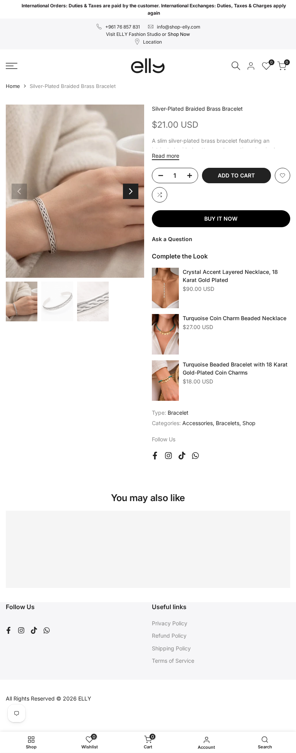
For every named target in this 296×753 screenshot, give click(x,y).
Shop (249, 423)
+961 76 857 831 (122, 27)
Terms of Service (173, 660)
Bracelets (227, 423)
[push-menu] (11, 66)
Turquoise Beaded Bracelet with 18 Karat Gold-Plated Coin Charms (235, 368)
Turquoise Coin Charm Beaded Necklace (234, 318)
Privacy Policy (169, 623)
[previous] (19, 191)
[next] (130, 191)
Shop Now (179, 34)
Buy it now (220, 218)
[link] (165, 288)
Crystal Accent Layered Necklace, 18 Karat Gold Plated (230, 275)
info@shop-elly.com (178, 27)
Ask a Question (172, 239)
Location (152, 42)
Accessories (197, 423)
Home (13, 86)
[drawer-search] (236, 65)
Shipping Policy (171, 648)
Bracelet (178, 412)
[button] (282, 175)
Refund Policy (169, 635)
